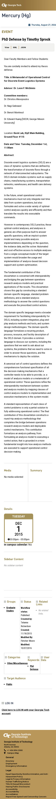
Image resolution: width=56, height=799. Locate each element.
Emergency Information (16, 766)
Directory (10, 761)
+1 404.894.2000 (15, 750)
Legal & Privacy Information (18, 779)
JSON (23, 47)
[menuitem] (28, 762)
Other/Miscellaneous (17, 663)
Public (9, 684)
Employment (11, 763)
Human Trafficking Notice (17, 781)
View (7, 47)
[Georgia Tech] (17, 735)
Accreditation (12, 794)
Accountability (12, 791)
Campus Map (13, 753)
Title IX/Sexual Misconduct (18, 784)
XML (15, 47)
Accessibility (12, 789)
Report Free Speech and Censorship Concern (26, 796)
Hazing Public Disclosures (18, 786)
